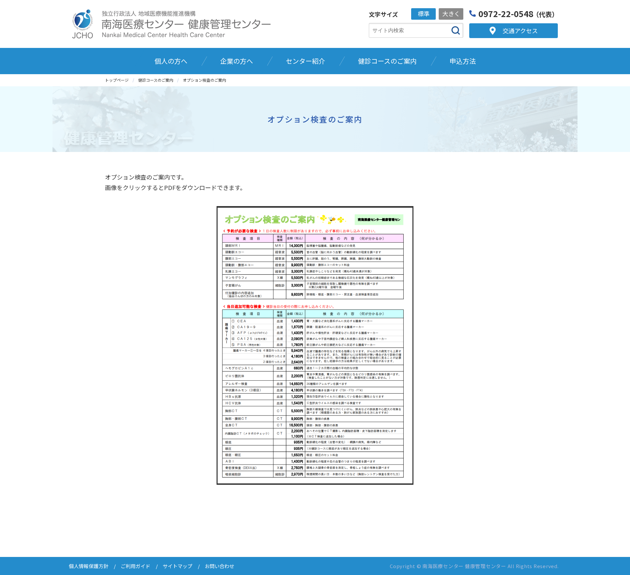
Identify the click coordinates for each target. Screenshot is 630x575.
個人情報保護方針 (88, 566)
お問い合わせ (219, 566)
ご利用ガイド (135, 566)
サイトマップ (177, 566)
